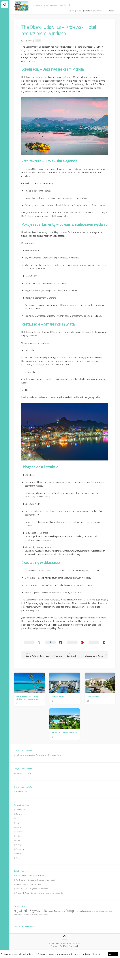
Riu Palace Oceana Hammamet (64, 732)
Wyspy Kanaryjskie (43, 914)
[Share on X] (32, 642)
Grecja (18, 827)
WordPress (64, 946)
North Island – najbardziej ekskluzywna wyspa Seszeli (27, 697)
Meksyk (19, 844)
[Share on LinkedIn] (97, 642)
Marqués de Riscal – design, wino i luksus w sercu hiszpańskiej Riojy (40, 893)
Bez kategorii (21, 809)
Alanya (52, 911)
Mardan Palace (58, 696)
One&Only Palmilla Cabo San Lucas (28, 884)
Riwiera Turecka (22, 914)
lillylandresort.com (20, 791)
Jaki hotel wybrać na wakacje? (94, 11)
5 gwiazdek (38, 910)
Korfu (85, 911)
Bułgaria (19, 814)
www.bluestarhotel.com (22, 773)
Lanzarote (94, 911)
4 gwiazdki (21, 910)
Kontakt (112, 11)
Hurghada (80, 911)
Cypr (17, 818)
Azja (55, 911)
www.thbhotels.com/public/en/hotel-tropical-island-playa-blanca (37, 755)
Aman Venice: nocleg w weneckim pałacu (30, 875)
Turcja (18, 858)
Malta (18, 840)
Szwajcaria (20, 849)
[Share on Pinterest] (75, 642)
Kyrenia (89, 911)
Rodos (27, 914)
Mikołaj (31, 40)
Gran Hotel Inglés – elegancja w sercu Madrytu (32, 888)
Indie (38, 40)
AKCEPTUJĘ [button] (113, 954)
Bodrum (60, 911)
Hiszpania (19, 831)
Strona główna (75, 11)
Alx (77, 946)
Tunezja (19, 853)
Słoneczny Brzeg (34, 914)
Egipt (18, 823)
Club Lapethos (93, 696)
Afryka (48, 911)
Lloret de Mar (100, 911)
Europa (70, 910)
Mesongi (107, 911)
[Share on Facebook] (54, 642)
